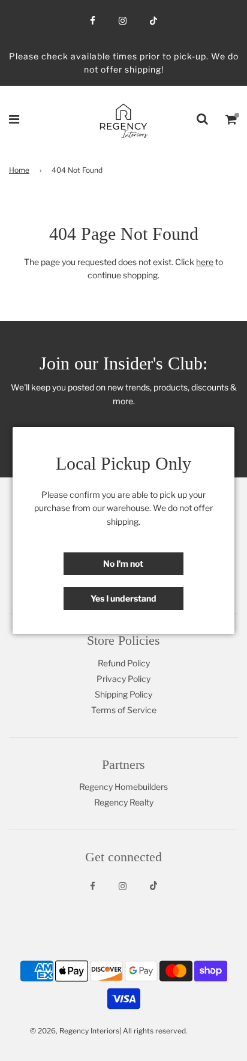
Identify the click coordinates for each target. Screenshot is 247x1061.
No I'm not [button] (123, 563)
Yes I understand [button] (123, 598)
